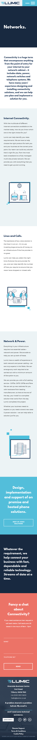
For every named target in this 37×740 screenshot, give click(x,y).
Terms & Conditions (18, 731)
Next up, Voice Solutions (18, 523)
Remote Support (18, 728)
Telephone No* (10, 657)
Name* (6, 642)
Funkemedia (31, 736)
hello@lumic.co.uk (18, 698)
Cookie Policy (18, 734)
